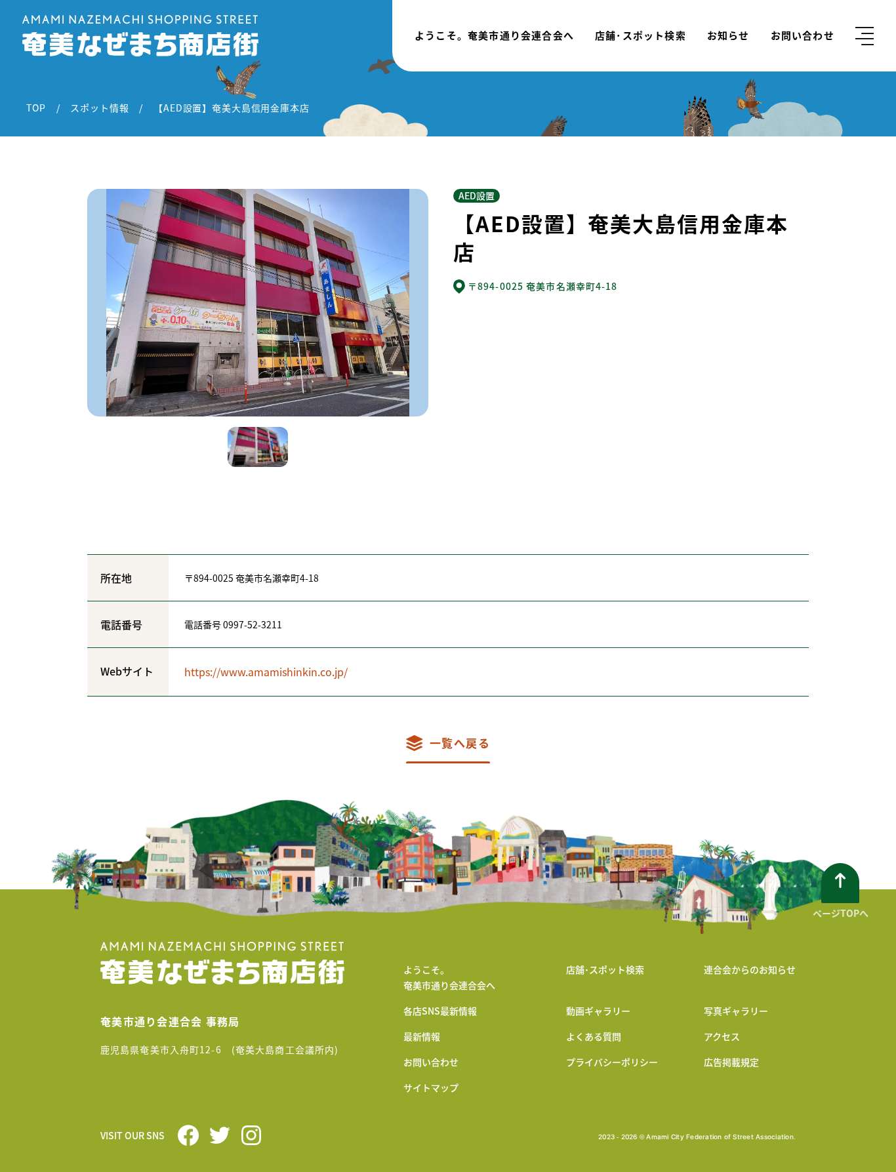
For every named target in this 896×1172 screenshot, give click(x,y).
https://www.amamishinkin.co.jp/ (266, 671)
